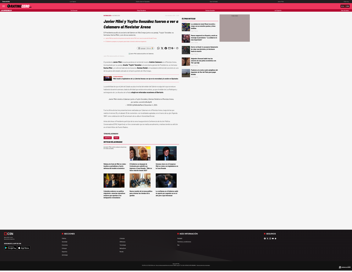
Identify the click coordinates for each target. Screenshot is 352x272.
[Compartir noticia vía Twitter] (162, 48)
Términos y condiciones (184, 242)
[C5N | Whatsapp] (276, 238)
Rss (178, 245)
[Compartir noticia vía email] (169, 48)
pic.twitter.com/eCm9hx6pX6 (141, 102)
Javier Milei (281, 1)
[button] (177, 48)
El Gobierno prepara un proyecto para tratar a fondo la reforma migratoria (125, 41)
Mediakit (179, 238)
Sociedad (64, 242)
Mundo (121, 251)
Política (64, 238)
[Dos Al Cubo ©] (345, 268)
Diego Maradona (141, 10)
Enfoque (64, 248)
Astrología (65, 255)
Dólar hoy (346, 1)
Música (116, 138)
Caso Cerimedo (214, 1)
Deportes (64, 251)
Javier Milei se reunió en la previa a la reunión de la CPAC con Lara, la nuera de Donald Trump (131, 38)
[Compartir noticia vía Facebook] (166, 48)
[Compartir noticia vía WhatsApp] (158, 48)
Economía (64, 245)
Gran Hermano (345, 10)
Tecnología (123, 245)
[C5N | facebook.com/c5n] (265, 238)
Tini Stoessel (73, 10)
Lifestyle (122, 238)
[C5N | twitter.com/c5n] (268, 238)
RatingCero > (108, 15)
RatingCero (116, 15)
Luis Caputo (73, 1)
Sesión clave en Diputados (143, 1)
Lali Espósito (278, 10)
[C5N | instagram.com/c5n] (270, 238)
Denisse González (210, 10)
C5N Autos (122, 242)
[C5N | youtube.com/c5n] (273, 238)
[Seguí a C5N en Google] (172, 49)
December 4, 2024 (151, 105)
